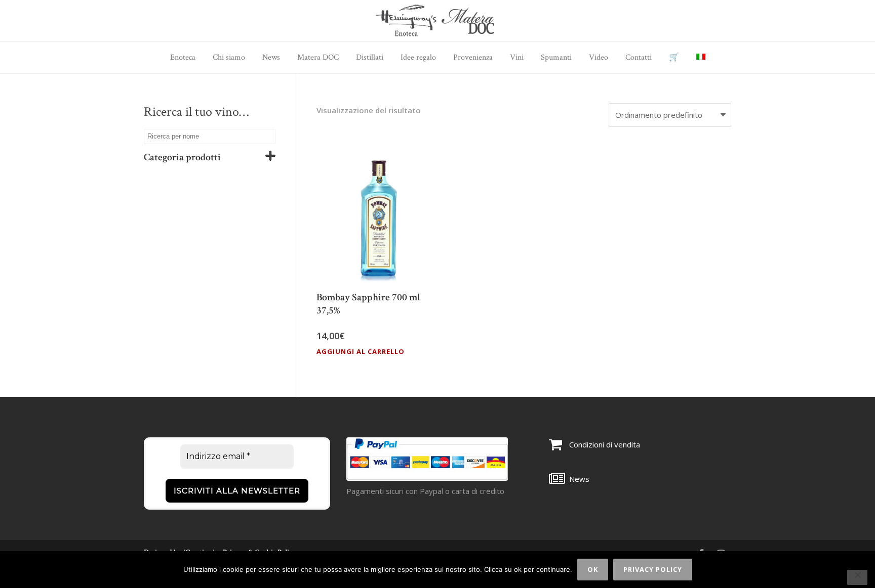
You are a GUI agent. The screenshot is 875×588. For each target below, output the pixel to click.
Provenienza (473, 57)
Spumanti (556, 57)
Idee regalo (418, 57)
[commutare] (270, 157)
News (271, 57)
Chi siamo (229, 57)
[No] (857, 577)
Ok (592, 569)
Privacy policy (652, 569)
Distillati (369, 57)
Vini (517, 57)
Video (598, 57)
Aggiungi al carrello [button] (360, 351)
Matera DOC (318, 57)
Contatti (638, 57)
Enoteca (182, 57)
